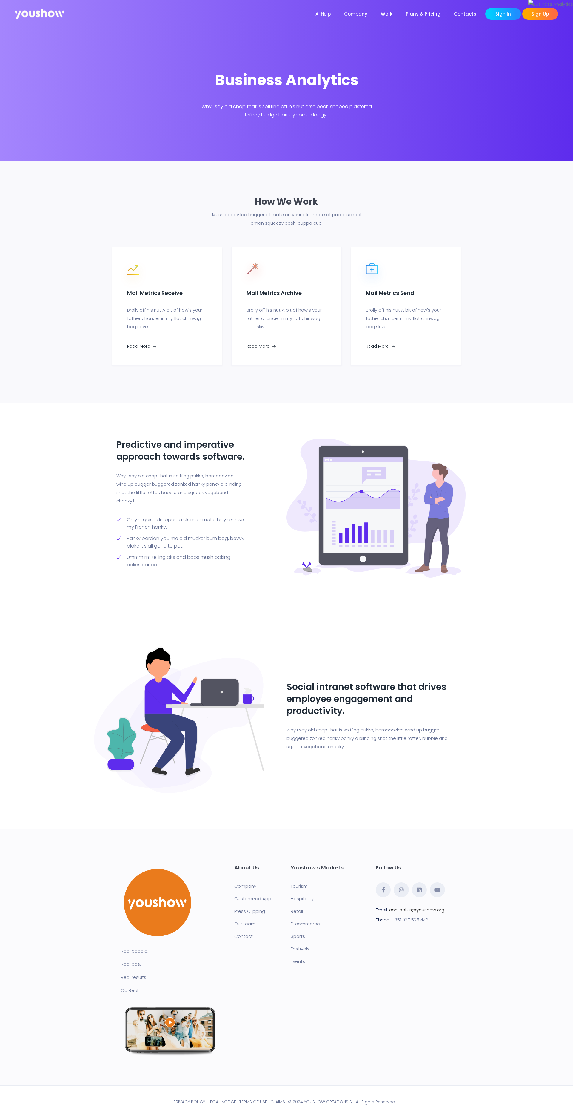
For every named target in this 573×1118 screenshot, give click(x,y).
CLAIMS (277, 1102)
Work (386, 14)
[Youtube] (437, 889)
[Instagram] (401, 889)
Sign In (503, 14)
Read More (139, 346)
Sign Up (540, 14)
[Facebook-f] (383, 889)
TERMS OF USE (253, 1102)
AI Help (323, 14)
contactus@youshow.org (416, 910)
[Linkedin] (419, 889)
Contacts (465, 14)
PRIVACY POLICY (189, 1102)
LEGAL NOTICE (222, 1102)
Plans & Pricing (423, 14)
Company (355, 14)
